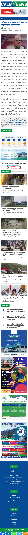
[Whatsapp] (14, 533)
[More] (25, 533)
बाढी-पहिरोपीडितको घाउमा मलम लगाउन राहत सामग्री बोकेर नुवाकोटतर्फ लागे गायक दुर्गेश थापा (14, 254)
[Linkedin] (8, 533)
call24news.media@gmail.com (18, 120)
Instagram (19, 122)
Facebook (11, 122)
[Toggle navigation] (2, 18)
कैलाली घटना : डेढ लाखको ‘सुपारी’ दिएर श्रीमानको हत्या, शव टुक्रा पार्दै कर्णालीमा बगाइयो (16, 317)
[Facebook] (3, 533)
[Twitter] (19, 533)
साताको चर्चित (5, 305)
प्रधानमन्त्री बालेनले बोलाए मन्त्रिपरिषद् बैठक (14, 298)
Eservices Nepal (18, 530)
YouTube (18, 124)
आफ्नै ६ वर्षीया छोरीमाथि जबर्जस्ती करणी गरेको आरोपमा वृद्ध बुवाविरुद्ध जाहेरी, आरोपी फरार (15, 325)
